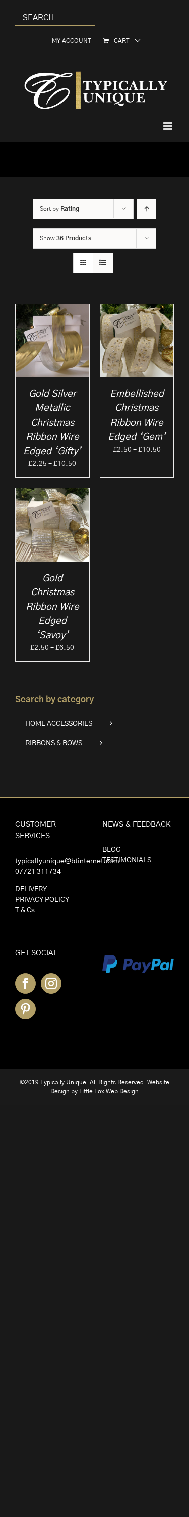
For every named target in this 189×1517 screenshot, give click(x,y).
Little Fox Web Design (109, 1091)
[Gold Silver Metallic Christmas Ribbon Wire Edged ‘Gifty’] (52, 309)
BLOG (111, 849)
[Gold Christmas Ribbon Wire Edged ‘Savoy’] (52, 493)
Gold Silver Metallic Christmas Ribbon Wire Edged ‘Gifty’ (52, 422)
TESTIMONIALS (126, 860)
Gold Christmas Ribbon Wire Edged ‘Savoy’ (52, 607)
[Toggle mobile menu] (168, 126)
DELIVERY (31, 889)
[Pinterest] (25, 1009)
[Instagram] (51, 983)
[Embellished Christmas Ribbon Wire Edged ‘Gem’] (137, 309)
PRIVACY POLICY (42, 899)
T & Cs (25, 910)
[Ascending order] (146, 209)
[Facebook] (25, 983)
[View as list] (103, 263)
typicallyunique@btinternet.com (67, 861)
